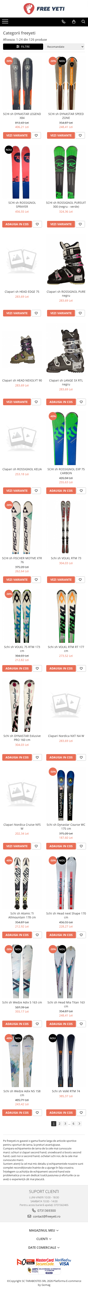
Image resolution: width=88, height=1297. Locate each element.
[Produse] (5, 23)
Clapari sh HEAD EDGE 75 (22, 292)
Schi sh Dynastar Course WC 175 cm (66, 826)
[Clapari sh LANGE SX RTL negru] (66, 349)
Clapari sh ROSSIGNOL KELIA (22, 469)
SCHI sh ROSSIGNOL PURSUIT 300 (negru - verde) (66, 204)
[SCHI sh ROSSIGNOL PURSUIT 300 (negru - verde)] (66, 172)
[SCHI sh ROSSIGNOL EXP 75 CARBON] (66, 438)
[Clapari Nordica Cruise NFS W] (22, 793)
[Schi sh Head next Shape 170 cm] (66, 882)
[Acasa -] (44, 8)
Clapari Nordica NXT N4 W (66, 736)
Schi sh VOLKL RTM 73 (66, 558)
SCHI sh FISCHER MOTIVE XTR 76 (22, 560)
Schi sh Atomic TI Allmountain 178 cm (22, 915)
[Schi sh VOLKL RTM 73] (66, 527)
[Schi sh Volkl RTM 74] (66, 1060)
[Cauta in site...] (83, 22)
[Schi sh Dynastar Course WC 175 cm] (66, 794)
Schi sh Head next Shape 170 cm (66, 915)
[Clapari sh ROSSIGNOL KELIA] (22, 438)
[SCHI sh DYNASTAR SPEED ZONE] (66, 83)
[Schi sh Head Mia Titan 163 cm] (66, 971)
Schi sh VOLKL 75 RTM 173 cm (22, 649)
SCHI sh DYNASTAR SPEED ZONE (66, 116)
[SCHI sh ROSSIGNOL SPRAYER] (22, 172)
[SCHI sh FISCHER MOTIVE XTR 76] (22, 527)
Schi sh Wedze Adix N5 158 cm (22, 1093)
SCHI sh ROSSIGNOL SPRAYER (22, 204)
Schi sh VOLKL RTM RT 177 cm (66, 649)
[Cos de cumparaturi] (73, 22)
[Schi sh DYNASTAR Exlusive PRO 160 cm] (22, 705)
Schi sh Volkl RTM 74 (66, 1091)
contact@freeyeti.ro (46, 1216)
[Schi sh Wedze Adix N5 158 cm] (22, 1060)
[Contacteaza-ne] (63, 22)
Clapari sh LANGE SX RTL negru (66, 382)
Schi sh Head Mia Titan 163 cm (66, 1004)
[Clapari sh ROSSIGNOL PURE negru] (66, 260)
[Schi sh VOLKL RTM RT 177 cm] (66, 616)
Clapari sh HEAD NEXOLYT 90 (22, 380)
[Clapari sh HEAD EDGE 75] (22, 260)
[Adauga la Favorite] (36, 135)
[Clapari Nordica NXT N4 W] (66, 705)
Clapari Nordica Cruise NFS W (22, 826)
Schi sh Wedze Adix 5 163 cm (22, 1002)
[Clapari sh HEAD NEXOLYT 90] (22, 349)
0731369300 (46, 1210)
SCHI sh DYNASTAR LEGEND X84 (22, 116)
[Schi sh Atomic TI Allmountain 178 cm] (22, 882)
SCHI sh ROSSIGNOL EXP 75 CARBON (66, 471)
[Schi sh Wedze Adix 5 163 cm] (22, 971)
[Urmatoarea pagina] (79, 1123)
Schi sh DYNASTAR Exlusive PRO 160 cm (22, 738)
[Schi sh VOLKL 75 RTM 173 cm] (22, 616)
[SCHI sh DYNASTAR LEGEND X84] (22, 83)
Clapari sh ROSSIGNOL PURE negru (66, 293)
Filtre (24, 47)
